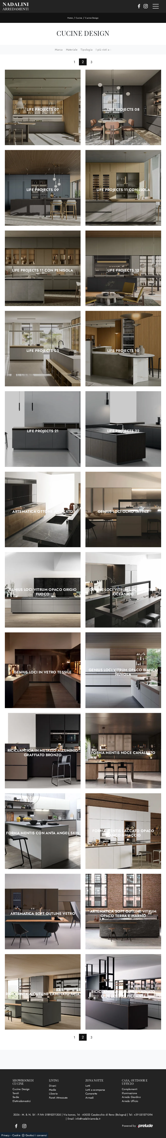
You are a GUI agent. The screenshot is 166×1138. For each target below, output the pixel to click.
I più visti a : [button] (103, 50)
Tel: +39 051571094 (141, 1115)
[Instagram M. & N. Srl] (144, 6)
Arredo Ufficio (130, 1101)
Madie (52, 1090)
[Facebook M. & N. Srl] (137, 6)
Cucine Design (91, 17)
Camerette (91, 1094)
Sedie (16, 1097)
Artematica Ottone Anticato (42, 511)
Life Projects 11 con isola (123, 190)
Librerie (53, 1094)
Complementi (129, 1089)
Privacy (5, 1135)
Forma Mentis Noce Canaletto (123, 753)
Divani (52, 1086)
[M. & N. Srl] (15, 6)
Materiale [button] (71, 50)
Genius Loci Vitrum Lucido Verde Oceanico (123, 591)
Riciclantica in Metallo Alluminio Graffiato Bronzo (42, 752)
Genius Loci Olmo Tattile (123, 511)
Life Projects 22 (123, 431)
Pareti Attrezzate (58, 1098)
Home (70, 17)
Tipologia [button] (87, 50)
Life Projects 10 (123, 350)
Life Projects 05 (43, 350)
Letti (87, 1086)
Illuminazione (129, 1093)
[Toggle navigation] (156, 6)
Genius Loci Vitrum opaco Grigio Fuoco (43, 591)
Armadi (89, 1098)
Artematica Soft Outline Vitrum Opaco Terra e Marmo (123, 913)
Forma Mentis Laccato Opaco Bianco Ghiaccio (123, 833)
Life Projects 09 (43, 190)
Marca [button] (59, 50)
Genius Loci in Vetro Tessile (42, 672)
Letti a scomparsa (95, 1090)
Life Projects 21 (43, 431)
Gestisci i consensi (36, 1135)
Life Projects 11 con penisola (42, 270)
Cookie (16, 1135)
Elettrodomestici (22, 1101)
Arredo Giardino (131, 1097)
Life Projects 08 (123, 109)
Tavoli (16, 1093)
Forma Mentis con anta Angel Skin (42, 833)
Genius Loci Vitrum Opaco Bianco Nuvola (123, 672)
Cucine (79, 17)
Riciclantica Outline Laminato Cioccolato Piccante (123, 993)
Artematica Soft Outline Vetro (42, 913)
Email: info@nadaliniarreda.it (84, 1119)
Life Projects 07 (43, 109)
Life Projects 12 (123, 270)
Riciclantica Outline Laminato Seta (43, 994)
